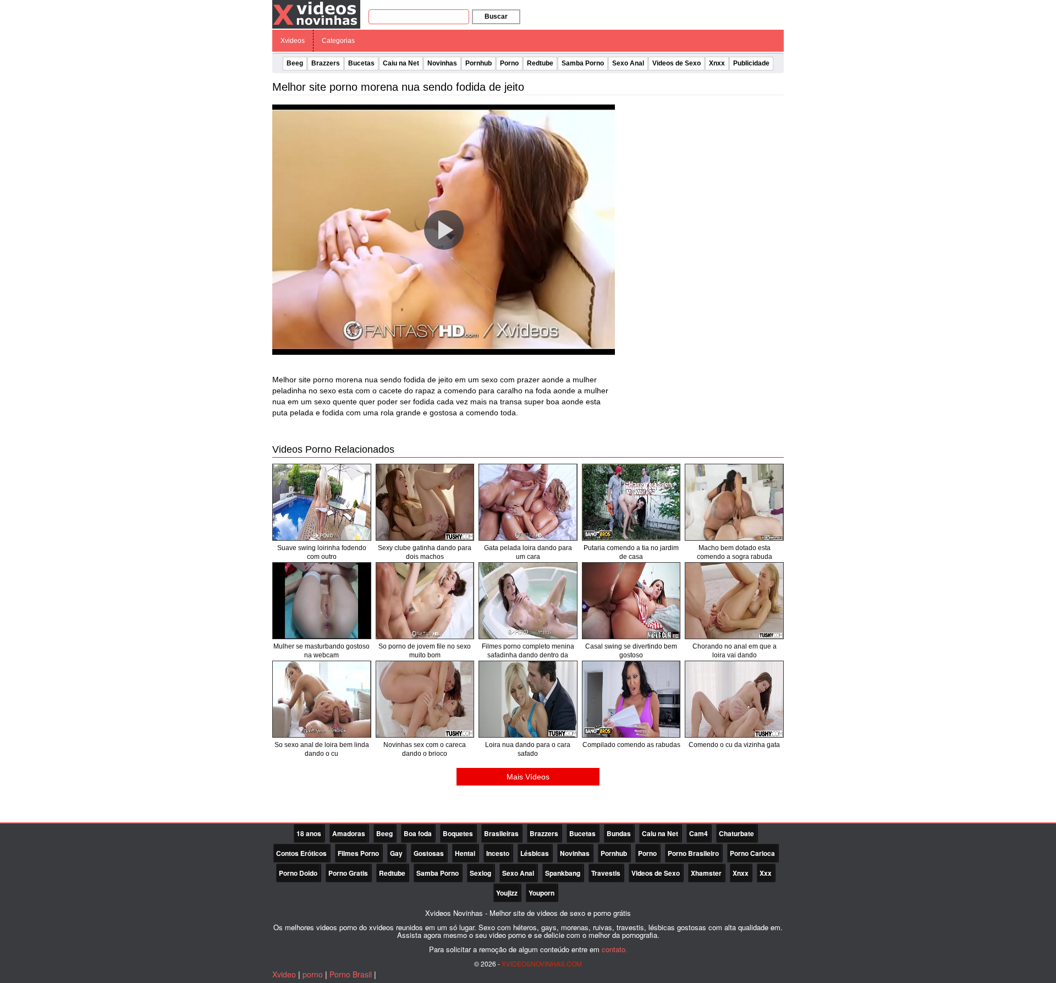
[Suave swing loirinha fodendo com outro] (322, 502)
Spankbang (562, 873)
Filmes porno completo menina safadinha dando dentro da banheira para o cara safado (528, 655)
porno (312, 974)
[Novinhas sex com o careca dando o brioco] (425, 699)
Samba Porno (583, 63)
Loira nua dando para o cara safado (527, 749)
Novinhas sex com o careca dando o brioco (424, 749)
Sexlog (480, 873)
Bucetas (361, 63)
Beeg (295, 63)
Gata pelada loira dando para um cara (528, 552)
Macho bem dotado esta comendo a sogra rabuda (734, 552)
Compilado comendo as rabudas (631, 745)
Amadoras (348, 833)
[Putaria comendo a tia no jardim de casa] (631, 502)
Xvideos (292, 41)
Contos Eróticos (301, 853)
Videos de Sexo (676, 63)
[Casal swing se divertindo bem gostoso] (631, 601)
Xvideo (284, 974)
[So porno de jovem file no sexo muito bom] (425, 601)
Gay (396, 853)
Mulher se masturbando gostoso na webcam (321, 650)
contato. (615, 949)
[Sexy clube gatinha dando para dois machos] (425, 502)
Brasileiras (501, 833)
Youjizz (507, 893)
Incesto (497, 853)
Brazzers (325, 63)
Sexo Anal (628, 63)
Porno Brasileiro (693, 853)
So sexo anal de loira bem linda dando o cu (321, 749)
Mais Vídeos (528, 776)
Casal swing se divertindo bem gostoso (631, 650)
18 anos (308, 833)
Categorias (338, 41)
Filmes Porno (358, 853)
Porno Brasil (350, 974)
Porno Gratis (348, 873)
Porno (509, 63)
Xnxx (717, 63)
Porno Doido (298, 873)
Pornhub (478, 63)
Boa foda (418, 833)
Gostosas (429, 853)
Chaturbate (736, 833)
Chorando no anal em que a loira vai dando (734, 650)
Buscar (496, 16)
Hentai (465, 853)
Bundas (619, 833)
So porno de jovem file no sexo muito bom (424, 650)
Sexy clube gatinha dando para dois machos (424, 552)
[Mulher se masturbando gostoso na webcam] (322, 601)
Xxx (766, 873)
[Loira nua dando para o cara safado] (528, 699)
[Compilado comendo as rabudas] (631, 699)
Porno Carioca (752, 853)
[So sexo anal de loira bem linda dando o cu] (322, 699)
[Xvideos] (316, 14)
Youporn (541, 893)
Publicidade (751, 63)
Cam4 (698, 833)
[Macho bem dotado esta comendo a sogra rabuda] (734, 502)
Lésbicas (534, 853)
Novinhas (442, 63)
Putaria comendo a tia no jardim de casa (631, 552)
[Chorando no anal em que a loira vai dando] (734, 601)
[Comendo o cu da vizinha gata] (734, 699)
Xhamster (706, 873)
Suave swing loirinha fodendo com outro (321, 552)
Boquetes (458, 833)
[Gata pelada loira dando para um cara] (528, 502)
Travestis (605, 873)
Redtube (540, 63)
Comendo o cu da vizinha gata (734, 745)
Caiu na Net (401, 63)
